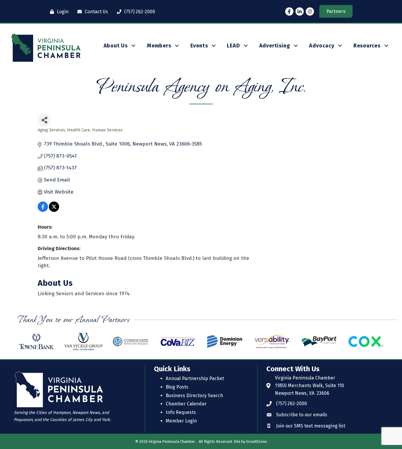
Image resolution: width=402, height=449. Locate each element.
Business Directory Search (194, 395)
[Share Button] (44, 119)
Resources (367, 45)
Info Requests (181, 412)
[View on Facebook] (43, 210)
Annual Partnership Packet (195, 378)
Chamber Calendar (186, 404)
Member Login (181, 421)
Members (159, 45)
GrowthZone (256, 441)
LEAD (233, 45)
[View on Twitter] (54, 210)
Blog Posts (177, 387)
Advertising (274, 45)
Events (199, 45)
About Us (116, 45)
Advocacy (321, 45)
